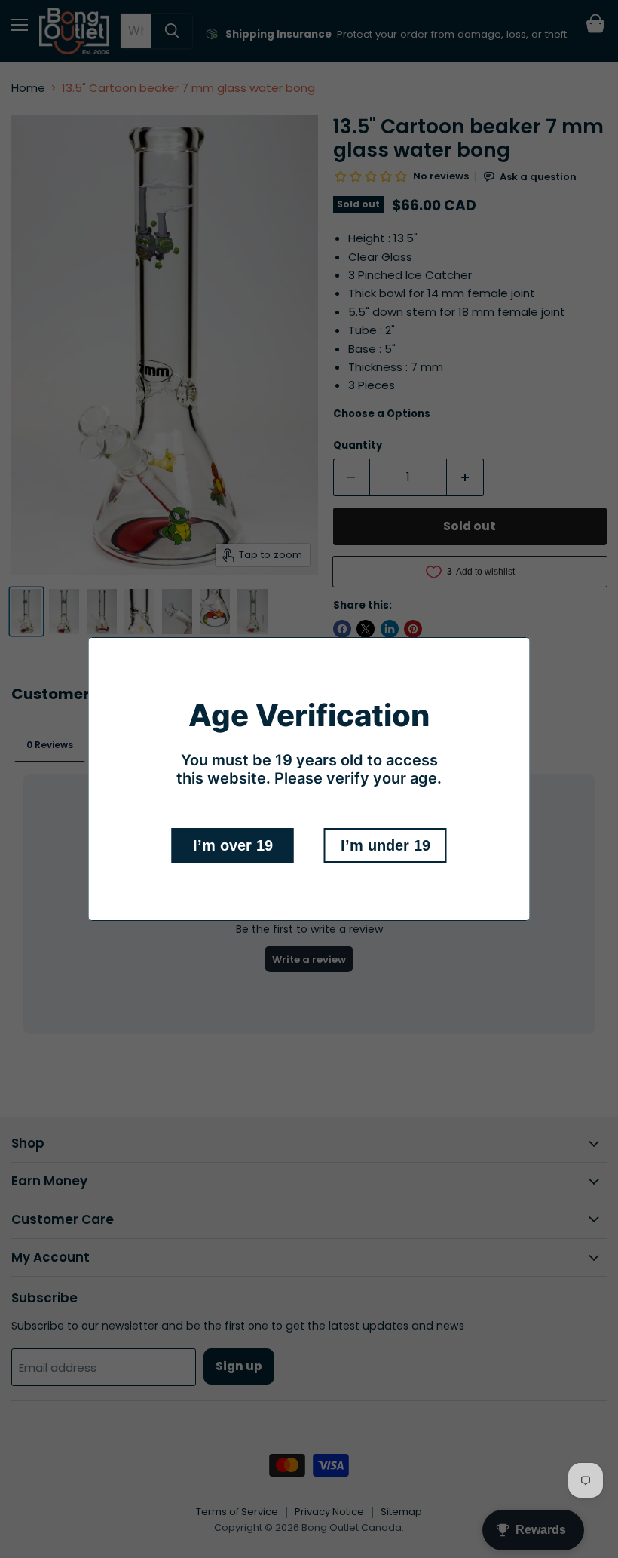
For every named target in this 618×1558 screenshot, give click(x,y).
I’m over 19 (233, 845)
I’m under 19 (385, 845)
